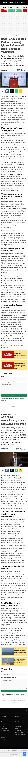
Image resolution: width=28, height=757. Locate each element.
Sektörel (3, 737)
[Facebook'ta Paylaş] (7, 91)
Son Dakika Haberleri (20, 734)
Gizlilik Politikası (18, 726)
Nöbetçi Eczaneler (5, 730)
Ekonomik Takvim (5, 721)
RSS (4, 750)
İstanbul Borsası (4, 724)
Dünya (14, 414)
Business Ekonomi (6, 36)
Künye (16, 724)
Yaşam (2, 742)
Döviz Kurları (4, 716)
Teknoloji (3, 741)
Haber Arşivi (18, 730)
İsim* (2, 376)
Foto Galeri (3, 726)
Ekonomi (15, 36)
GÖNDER (14, 395)
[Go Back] (24, 754)
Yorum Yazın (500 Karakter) (8, 382)
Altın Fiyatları (4, 718)
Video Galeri (4, 728)
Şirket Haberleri (18, 721)
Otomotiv (3, 739)
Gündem (17, 718)
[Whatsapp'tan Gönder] (16, 91)
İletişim (16, 728)
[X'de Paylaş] (12, 91)
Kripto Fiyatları (4, 720)
